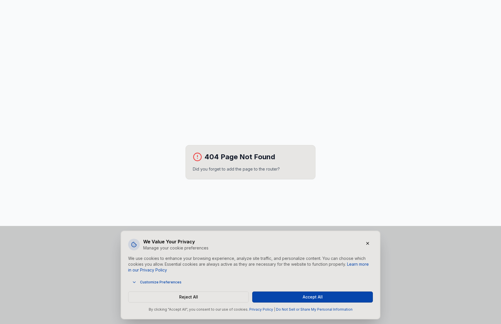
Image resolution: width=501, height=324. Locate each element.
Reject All (188, 296)
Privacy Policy (261, 309)
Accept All (313, 296)
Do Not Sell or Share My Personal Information (314, 309)
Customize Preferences (160, 282)
